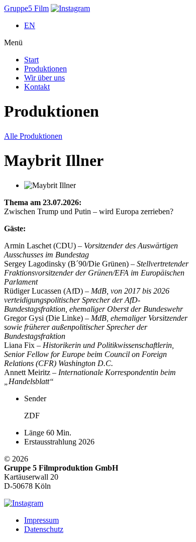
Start (31, 59)
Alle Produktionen (33, 136)
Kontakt (37, 86)
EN (29, 25)
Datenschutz (43, 529)
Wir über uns (44, 77)
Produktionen (45, 68)
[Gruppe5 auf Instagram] (70, 8)
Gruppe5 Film (26, 8)
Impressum (41, 520)
